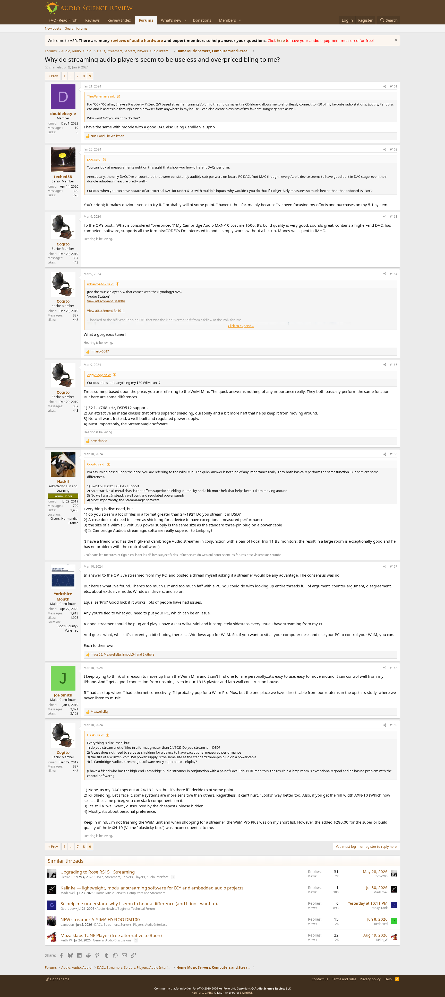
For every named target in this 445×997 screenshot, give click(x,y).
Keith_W (66, 940)
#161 (393, 86)
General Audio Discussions (112, 940)
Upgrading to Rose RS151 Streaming (98, 872)
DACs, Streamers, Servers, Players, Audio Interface (132, 877)
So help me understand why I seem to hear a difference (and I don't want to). (139, 903)
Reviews (92, 20)
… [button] (71, 76)
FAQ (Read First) (63, 20)
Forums (146, 20)
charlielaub (57, 67)
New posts (53, 28)
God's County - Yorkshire (67, 628)
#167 (393, 566)
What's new (171, 20)
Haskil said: (95, 735)
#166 (393, 454)
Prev (54, 76)
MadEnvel (68, 893)
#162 (393, 149)
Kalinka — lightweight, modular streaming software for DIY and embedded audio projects (152, 888)
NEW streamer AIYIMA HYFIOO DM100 (100, 919)
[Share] (384, 87)
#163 (393, 216)
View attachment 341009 (106, 301)
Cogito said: (96, 464)
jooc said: (94, 159)
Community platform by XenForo (195, 988)
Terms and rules (344, 979)
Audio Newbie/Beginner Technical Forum (126, 908)
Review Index (119, 20)
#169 (393, 725)
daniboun (67, 924)
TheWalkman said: (101, 96)
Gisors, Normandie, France (64, 520)
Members (227, 20)
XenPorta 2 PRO (202, 992)
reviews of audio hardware (137, 40)
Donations (202, 20)
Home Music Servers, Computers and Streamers (130, 893)
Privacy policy (370, 979)
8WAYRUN (246, 992)
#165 (393, 365)
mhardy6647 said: (100, 284)
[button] (185, 20)
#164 (393, 274)
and (107, 136)
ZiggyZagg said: (99, 375)
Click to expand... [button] (241, 325)
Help (388, 979)
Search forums (76, 28)
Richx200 (67, 877)
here (281, 40)
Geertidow (68, 908)
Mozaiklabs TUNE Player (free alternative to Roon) (111, 935)
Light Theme (59, 979)
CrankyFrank (379, 908)
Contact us (320, 979)
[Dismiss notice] (395, 40)
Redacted (381, 924)
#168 (393, 668)
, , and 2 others (123, 654)
